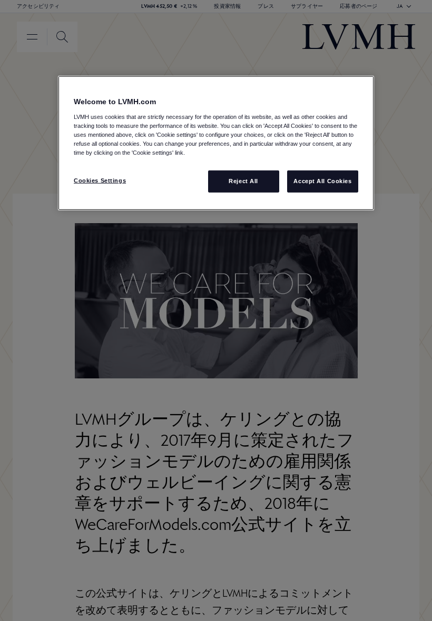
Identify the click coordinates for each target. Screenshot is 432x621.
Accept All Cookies (322, 181)
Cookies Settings (100, 180)
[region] (216, 143)
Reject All (243, 181)
